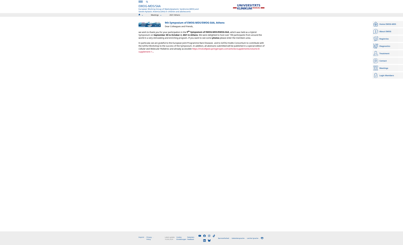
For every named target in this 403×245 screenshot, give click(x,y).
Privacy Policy (150, 238)
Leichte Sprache (253, 238)
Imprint (142, 237)
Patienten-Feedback (191, 238)
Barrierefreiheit (224, 238)
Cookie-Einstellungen (181, 238)
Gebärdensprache (239, 238)
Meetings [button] (155, 15)
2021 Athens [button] (174, 15)
